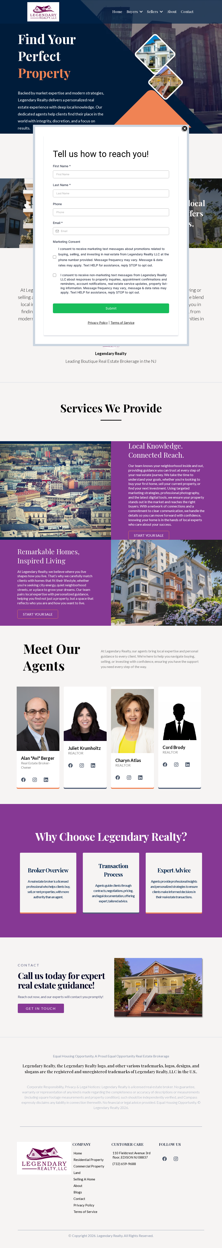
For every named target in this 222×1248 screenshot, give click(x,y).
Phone (57, 204)
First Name (62, 166)
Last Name (62, 185)
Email (58, 223)
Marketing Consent (66, 241)
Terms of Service (122, 322)
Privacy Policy (98, 322)
